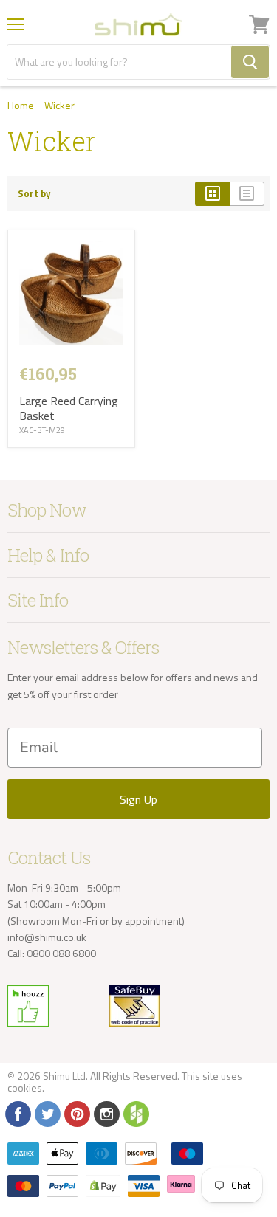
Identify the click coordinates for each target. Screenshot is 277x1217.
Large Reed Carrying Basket (68, 408)
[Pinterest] (76, 1113)
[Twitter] (46, 1113)
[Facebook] (17, 1113)
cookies (24, 1087)
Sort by (34, 193)
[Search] (250, 62)
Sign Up (138, 799)
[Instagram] (105, 1113)
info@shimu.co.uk (46, 937)
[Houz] (135, 1113)
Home (20, 105)
